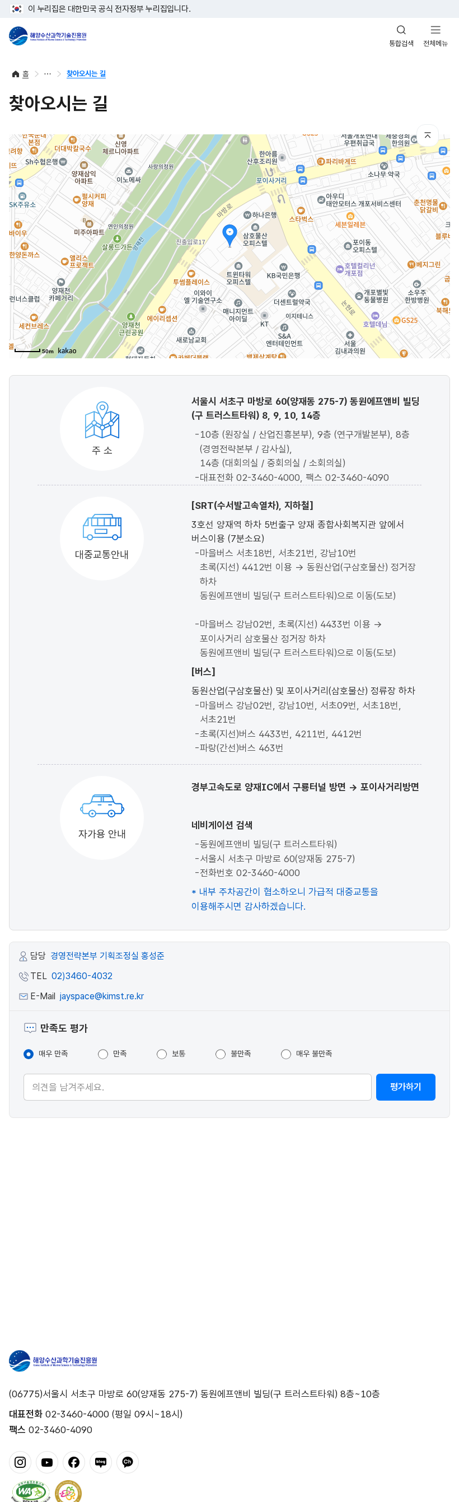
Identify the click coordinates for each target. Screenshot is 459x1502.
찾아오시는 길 (86, 73)
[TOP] (427, 135)
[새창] (20, 1461)
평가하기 (405, 1087)
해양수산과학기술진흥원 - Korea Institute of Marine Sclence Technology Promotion (47, 36)
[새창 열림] (30, 1492)
